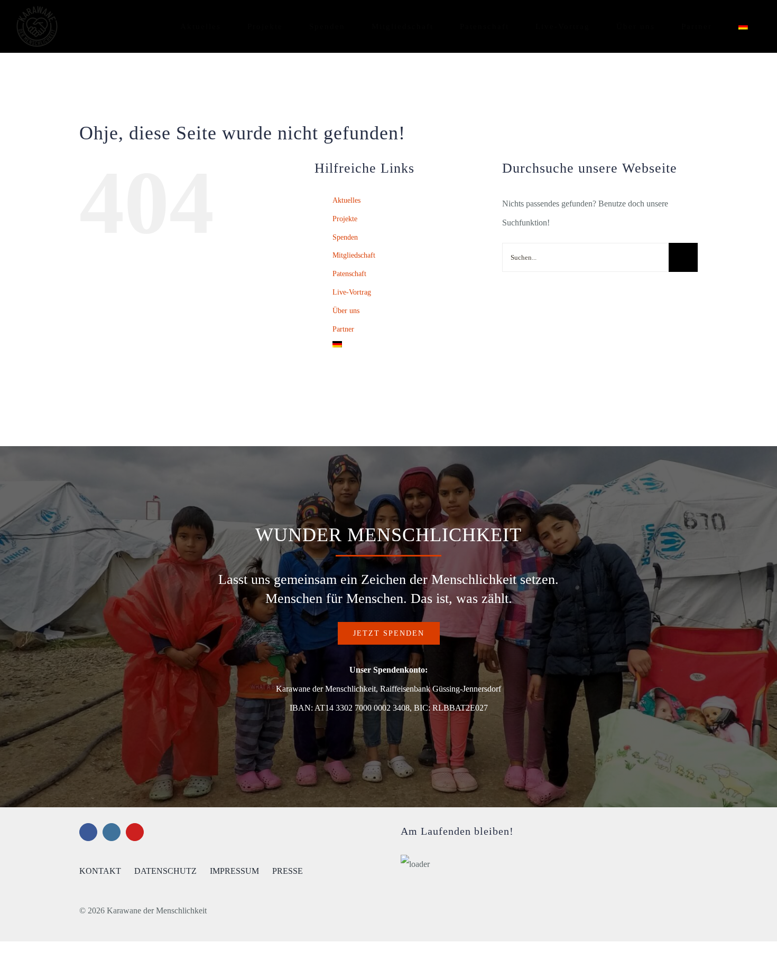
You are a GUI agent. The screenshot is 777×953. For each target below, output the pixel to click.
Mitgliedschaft (353, 255)
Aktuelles (346, 200)
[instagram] (112, 832)
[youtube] (135, 832)
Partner (343, 329)
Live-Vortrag (351, 292)
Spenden (345, 237)
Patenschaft (349, 274)
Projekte (344, 219)
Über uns (345, 311)
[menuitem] (743, 26)
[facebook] (88, 832)
